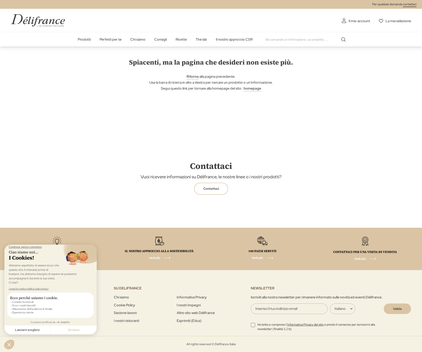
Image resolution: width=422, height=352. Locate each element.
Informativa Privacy (192, 297)
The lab (201, 39)
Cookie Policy (124, 305)
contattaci (410, 4)
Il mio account (359, 21)
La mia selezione (398, 21)
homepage (252, 88)
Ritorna (193, 76)
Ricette (181, 39)
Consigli (160, 39)
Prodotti (84, 39)
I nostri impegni (189, 305)
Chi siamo (138, 39)
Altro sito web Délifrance (196, 312)
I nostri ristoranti (126, 320)
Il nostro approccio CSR (234, 39)
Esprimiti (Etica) (189, 320)
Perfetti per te (111, 39)
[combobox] (307, 39)
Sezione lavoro (125, 312)
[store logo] (38, 20)
